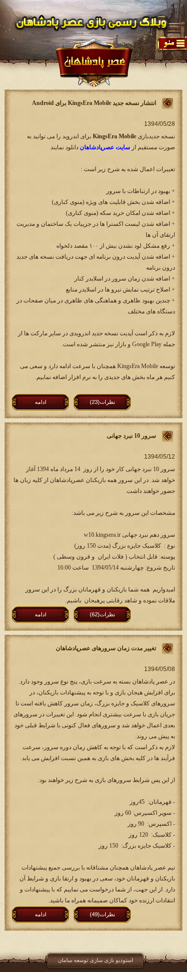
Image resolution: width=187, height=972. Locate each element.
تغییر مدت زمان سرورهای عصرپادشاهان (106, 648)
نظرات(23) (102, 402)
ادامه (40, 402)
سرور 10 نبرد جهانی (131, 435)
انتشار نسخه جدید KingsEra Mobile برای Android (94, 102)
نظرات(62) (102, 614)
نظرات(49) (102, 914)
